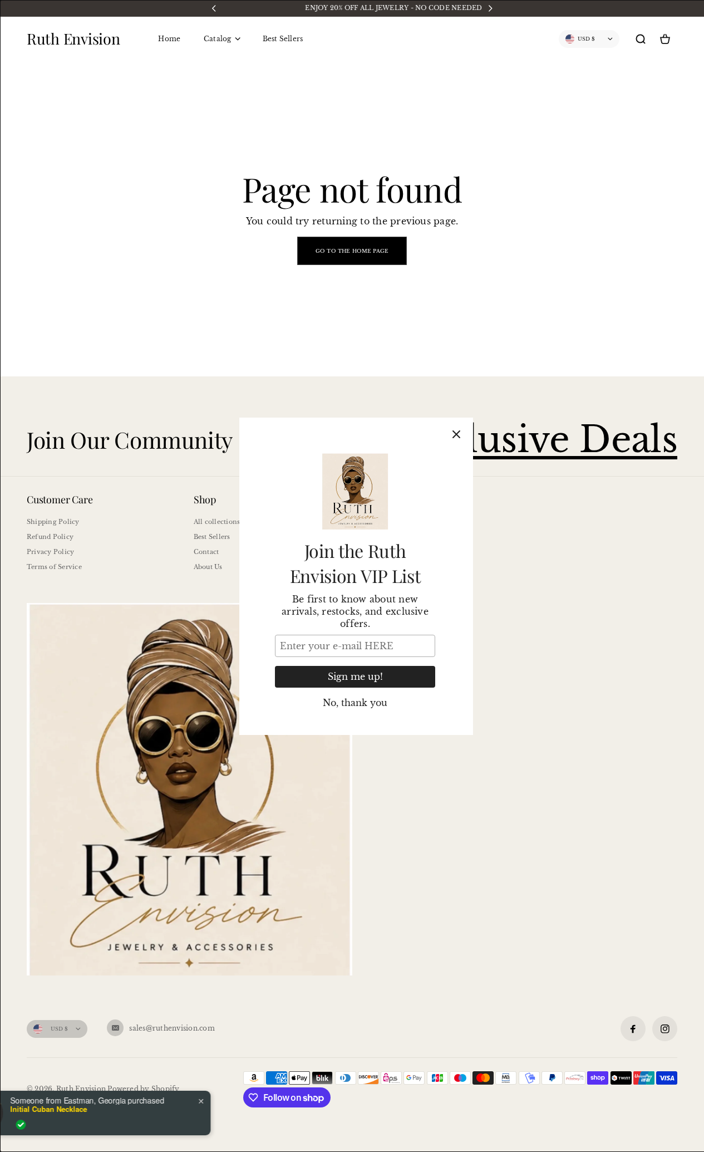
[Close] (456, 434)
